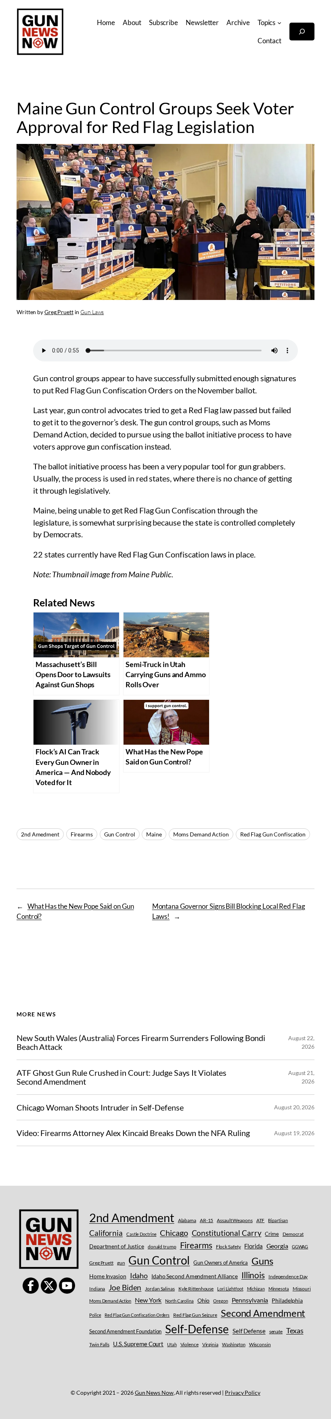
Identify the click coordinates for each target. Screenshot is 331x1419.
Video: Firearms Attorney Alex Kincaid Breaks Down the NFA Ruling (133, 1132)
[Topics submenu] (279, 23)
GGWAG (300, 1246)
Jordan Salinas (160, 1288)
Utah (172, 1344)
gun (121, 1263)
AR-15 (207, 1220)
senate (276, 1331)
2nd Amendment (131, 1217)
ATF (260, 1220)
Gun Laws (92, 311)
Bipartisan (278, 1220)
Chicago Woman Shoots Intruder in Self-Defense (100, 1107)
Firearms (82, 834)
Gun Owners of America (220, 1262)
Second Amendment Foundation (125, 1331)
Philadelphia (287, 1300)
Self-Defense (197, 1329)
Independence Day (288, 1276)
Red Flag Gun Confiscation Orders (137, 1315)
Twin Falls (99, 1344)
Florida (253, 1246)
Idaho (139, 1275)
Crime (272, 1234)
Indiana (97, 1288)
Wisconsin (260, 1344)
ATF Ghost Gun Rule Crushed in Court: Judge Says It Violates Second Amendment (121, 1077)
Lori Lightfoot (230, 1288)
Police (95, 1315)
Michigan (256, 1288)
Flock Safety (228, 1246)
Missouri (302, 1289)
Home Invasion (107, 1276)
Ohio (203, 1300)
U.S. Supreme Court (138, 1343)
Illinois (253, 1275)
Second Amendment (263, 1313)
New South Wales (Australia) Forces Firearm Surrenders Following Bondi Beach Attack (141, 1042)
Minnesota (278, 1288)
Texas (295, 1330)
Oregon (220, 1300)
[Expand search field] (301, 31)
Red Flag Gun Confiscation (273, 834)
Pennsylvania (250, 1300)
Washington (233, 1344)
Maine (154, 834)
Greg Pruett (58, 311)
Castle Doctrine (141, 1234)
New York (148, 1300)
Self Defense (249, 1331)
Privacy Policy (242, 1392)
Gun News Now (154, 1392)
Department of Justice (116, 1246)
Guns (262, 1261)
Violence (189, 1344)
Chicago (174, 1232)
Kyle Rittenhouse (196, 1288)
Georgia (277, 1246)
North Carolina (179, 1300)
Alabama (187, 1220)
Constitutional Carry (227, 1232)
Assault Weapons (235, 1220)
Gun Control (119, 834)
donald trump (162, 1247)
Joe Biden (125, 1287)
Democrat (293, 1234)
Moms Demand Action (201, 834)
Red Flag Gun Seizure (195, 1315)
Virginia (210, 1344)
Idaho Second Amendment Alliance (194, 1276)
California (106, 1232)
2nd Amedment (40, 834)
